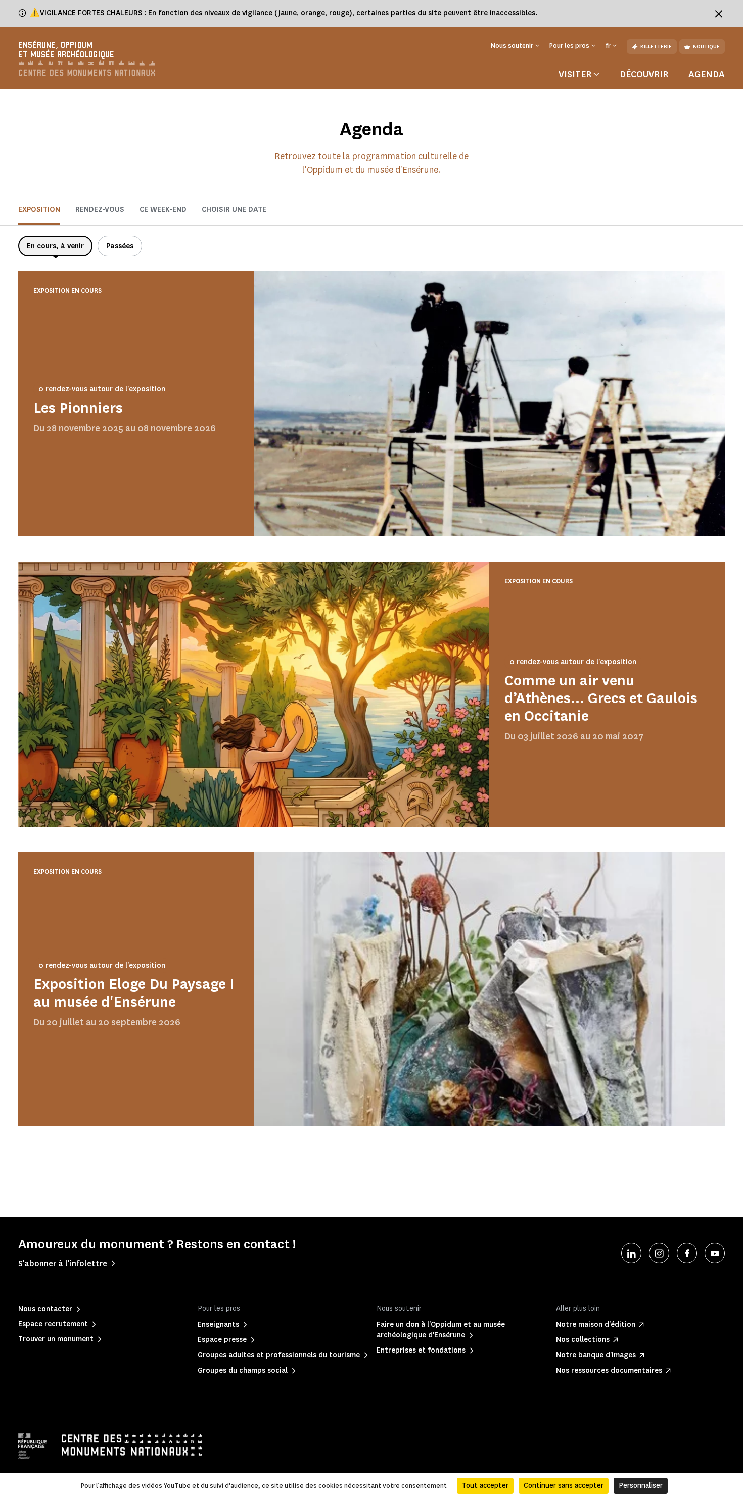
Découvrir (644, 74)
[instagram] (659, 1253)
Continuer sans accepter (563, 1485)
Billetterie (656, 47)
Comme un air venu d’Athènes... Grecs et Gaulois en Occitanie (601, 698)
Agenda (706, 74)
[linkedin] (631, 1253)
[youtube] (715, 1253)
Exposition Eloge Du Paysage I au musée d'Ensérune (133, 993)
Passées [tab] (119, 246)
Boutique (706, 47)
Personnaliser (641, 1485)
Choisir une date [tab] (234, 209)
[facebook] (687, 1253)
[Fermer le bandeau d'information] (719, 14)
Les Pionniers (78, 408)
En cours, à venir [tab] (55, 246)
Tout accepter (485, 1485)
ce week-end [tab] (163, 209)
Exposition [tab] (39, 209)
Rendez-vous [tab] (99, 209)
